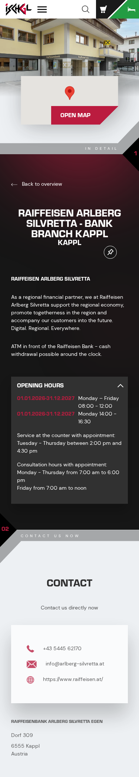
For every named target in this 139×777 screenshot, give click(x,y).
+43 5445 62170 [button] (62, 648)
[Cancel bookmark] (110, 252)
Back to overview (41, 184)
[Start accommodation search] (124, 9)
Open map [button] (75, 115)
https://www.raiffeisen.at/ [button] (72, 679)
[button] (85, 9)
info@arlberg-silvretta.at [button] (74, 663)
